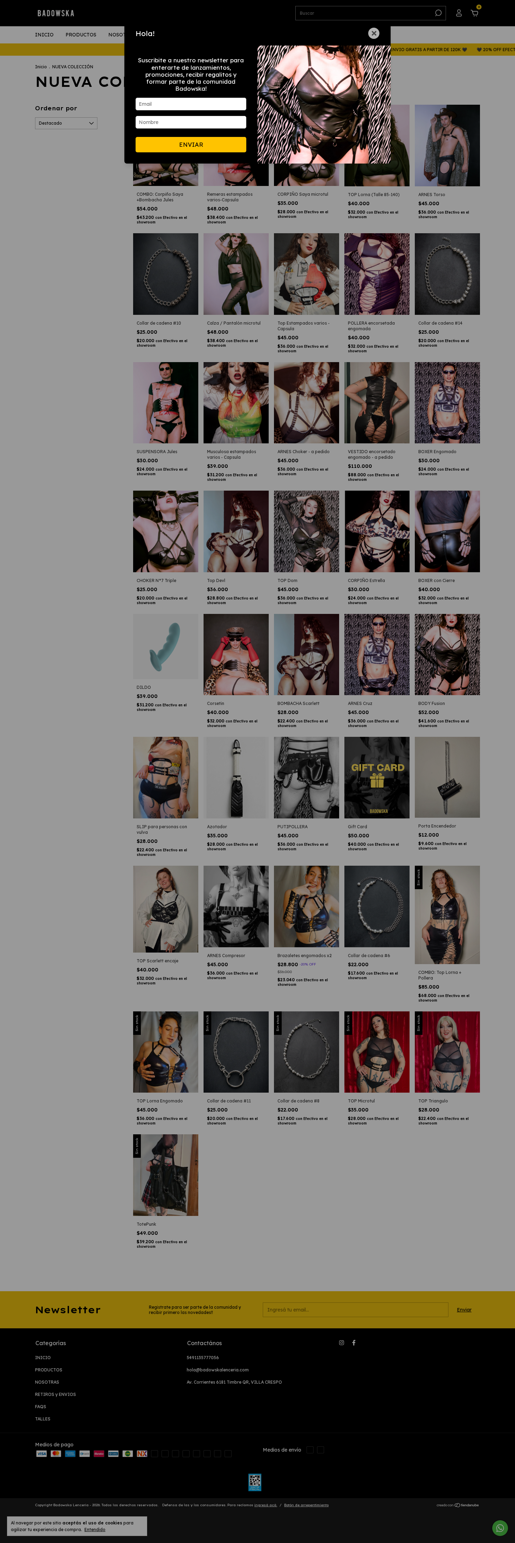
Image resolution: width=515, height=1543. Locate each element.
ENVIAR (191, 144)
